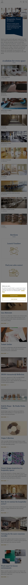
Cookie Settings (14, 299)
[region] (14, 292)
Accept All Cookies (14, 295)
